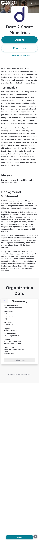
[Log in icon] (31, 3)
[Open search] (28, 3)
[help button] (35, 536)
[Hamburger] (35, 3)
